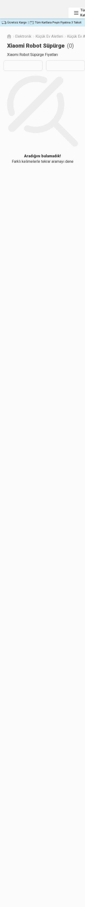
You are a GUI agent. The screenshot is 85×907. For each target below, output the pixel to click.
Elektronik (23, 36)
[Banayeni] (34, 9)
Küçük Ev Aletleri (49, 36)
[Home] (9, 36)
